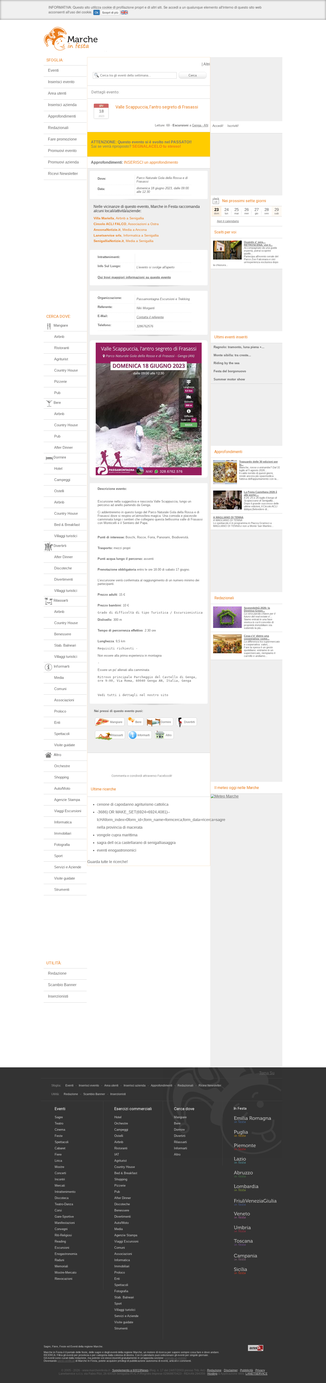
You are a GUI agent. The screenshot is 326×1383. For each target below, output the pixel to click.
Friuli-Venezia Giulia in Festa (255, 1202)
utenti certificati (66, 1360)
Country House (66, 370)
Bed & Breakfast (67, 525)
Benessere (62, 634)
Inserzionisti (58, 996)
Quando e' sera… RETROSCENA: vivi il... (258, 243)
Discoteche (63, 568)
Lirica (58, 1160)
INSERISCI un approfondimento (151, 162)
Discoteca (61, 1198)
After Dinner (63, 447)
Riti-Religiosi (63, 1235)
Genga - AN (200, 125)
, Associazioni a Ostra (126, 224)
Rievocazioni (63, 1278)
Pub (57, 393)
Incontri (60, 1179)
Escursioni (62, 1247)
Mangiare (180, 1117)
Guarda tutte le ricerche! (107, 862)
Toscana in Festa (255, 1243)
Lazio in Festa (255, 1162)
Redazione (57, 973)
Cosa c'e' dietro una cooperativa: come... (256, 637)
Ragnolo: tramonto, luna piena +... (239, 347)
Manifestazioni (65, 1223)
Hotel (58, 468)
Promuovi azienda (63, 162)
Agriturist (61, 359)
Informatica (63, 822)
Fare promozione (62, 139)
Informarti (180, 1148)
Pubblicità (246, 1370)
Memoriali (61, 1266)
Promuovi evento (62, 151)
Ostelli (59, 491)
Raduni (59, 1260)
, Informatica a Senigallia (126, 235)
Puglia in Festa (255, 1134)
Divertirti (179, 1136)
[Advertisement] (246, 87)
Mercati (60, 1185)
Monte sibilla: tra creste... (232, 355)
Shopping (61, 777)
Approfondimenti (62, 116)
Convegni (61, 1229)
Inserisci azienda (62, 105)
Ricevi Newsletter (63, 174)
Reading (60, 1241)
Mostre (59, 1167)
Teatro (59, 1123)
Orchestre (62, 766)
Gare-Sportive (64, 1216)
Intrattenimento (65, 1192)
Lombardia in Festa (255, 1189)
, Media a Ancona (120, 230)
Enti (57, 722)
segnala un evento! (176, 1357)
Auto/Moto (62, 788)
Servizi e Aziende (67, 867)
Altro (177, 1154)
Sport (58, 856)
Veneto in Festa (255, 1216)
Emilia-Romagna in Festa (255, 1121)
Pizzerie (60, 381)
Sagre (59, 1117)
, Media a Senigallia (123, 241)
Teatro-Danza (64, 1204)
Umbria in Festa (255, 1230)
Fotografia (62, 845)
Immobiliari (62, 833)
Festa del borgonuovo (230, 371)
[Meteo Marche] (225, 796)
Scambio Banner (62, 985)
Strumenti (61, 889)
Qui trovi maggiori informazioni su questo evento (134, 277)
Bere (177, 1123)
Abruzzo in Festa (255, 1175)
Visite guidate (64, 745)
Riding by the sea (226, 363)
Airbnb (59, 337)
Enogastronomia (66, 1254)
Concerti (60, 1173)
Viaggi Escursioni (67, 811)
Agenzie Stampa (67, 800)
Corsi (58, 1210)
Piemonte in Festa (255, 1148)
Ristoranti (61, 348)
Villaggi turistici (65, 536)
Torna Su (266, 1073)
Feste (59, 1136)
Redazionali (58, 128)
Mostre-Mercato (65, 1272)
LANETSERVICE (257, 1373)
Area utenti (57, 93)
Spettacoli (61, 734)
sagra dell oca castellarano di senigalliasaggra (136, 843)
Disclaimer (231, 1370)
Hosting (212, 1373)
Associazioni (64, 700)
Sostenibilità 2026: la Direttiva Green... (257, 609)
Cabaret (60, 1148)
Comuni (60, 689)
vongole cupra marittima (117, 835)
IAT (116, 1154)
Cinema (60, 1129)
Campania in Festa (255, 1257)
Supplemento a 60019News (130, 1370)
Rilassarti (180, 1142)
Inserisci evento (61, 82)
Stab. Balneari (65, 645)
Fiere (58, 1154)
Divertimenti (63, 579)
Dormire (179, 1129)
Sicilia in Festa (255, 1270)
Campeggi (62, 480)
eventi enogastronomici (116, 850)
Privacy (260, 1370)
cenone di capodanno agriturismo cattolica (132, 804)
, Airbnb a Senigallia (119, 218)
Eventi (53, 70)
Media (59, 677)
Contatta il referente (150, 317)
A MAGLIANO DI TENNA (228, 517)
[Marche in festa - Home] (75, 38)
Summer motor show (229, 379)
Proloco (60, 711)
